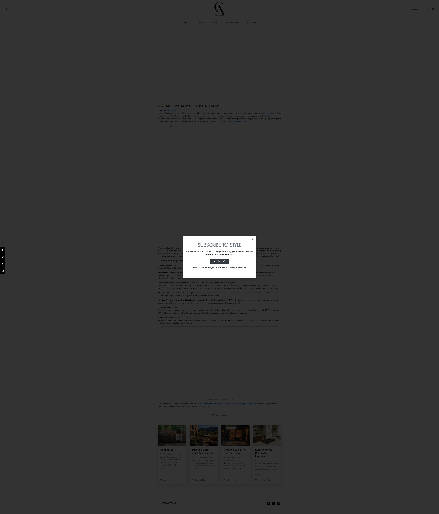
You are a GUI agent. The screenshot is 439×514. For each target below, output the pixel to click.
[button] (253, 239)
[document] (219, 257)
